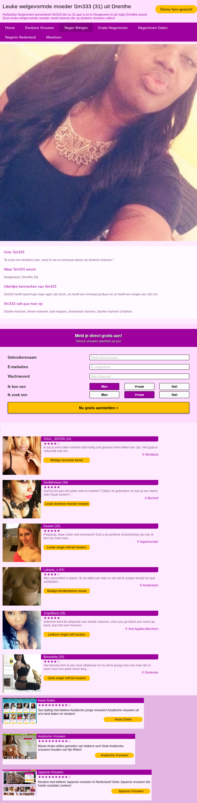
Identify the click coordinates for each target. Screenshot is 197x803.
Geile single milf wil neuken (67, 678)
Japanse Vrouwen (131, 791)
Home (10, 28)
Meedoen (54, 37)
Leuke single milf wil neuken (66, 547)
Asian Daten (123, 719)
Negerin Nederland (20, 37)
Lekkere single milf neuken (66, 634)
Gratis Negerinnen (113, 28)
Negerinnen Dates (153, 28)
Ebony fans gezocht (176, 9)
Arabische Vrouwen (114, 755)
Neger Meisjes (76, 28)
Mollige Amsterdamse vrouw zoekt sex (66, 591)
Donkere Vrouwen (39, 28)
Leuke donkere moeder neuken (67, 504)
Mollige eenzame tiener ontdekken (66, 460)
